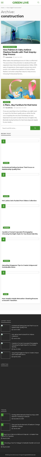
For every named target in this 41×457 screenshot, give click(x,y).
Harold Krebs (9, 107)
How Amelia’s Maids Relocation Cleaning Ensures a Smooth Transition (20, 299)
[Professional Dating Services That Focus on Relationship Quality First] (20, 152)
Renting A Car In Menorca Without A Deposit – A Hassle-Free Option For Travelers (19, 435)
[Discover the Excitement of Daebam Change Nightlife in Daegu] (5, 427)
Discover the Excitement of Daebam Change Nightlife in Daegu (26, 425)
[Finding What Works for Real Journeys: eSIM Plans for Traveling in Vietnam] (5, 417)
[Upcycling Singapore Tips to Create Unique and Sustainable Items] (20, 250)
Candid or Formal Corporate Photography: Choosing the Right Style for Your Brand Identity (20, 233)
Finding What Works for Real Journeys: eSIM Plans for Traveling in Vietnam (25, 415)
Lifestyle (6, 102)
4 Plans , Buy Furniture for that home (20, 105)
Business (6, 227)
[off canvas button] (2, 2)
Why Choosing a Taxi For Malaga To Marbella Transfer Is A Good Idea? (20, 443)
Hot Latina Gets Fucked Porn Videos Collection (19, 201)
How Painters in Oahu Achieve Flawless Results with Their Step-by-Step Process (20, 52)
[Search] (38, 2)
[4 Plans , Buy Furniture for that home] (20, 89)
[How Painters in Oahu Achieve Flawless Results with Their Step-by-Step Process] (20, 32)
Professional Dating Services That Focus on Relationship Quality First (18, 168)
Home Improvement (10, 47)
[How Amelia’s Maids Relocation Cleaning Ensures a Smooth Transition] (20, 283)
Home (5, 294)
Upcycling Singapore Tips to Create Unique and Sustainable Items (19, 266)
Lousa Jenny (8, 57)
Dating (6, 163)
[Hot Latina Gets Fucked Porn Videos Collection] (20, 185)
